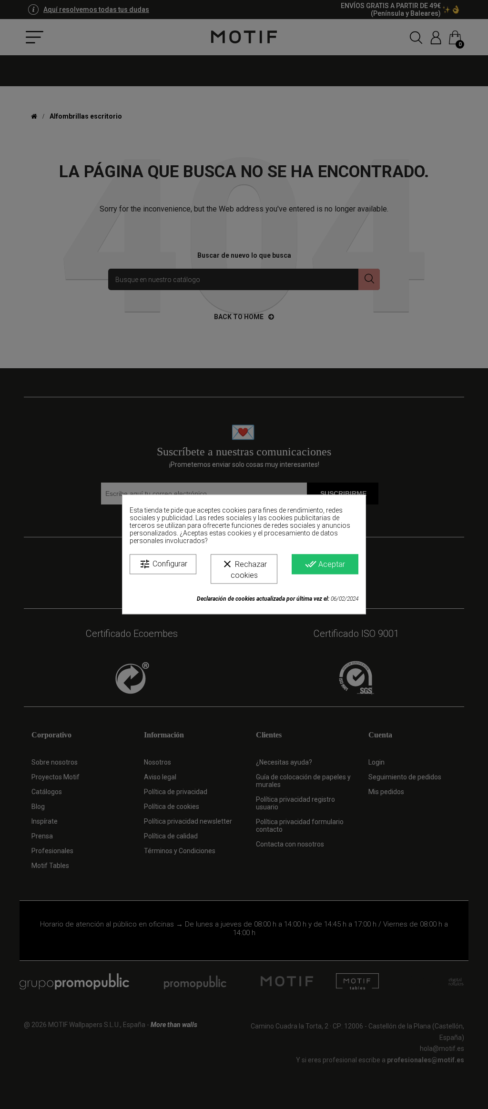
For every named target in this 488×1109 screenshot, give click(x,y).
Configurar (163, 564)
